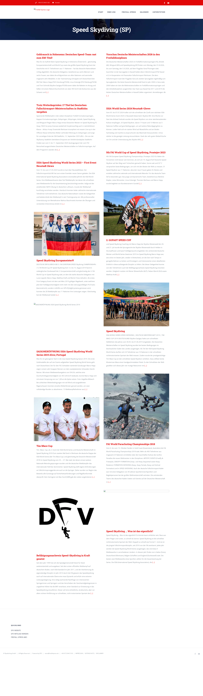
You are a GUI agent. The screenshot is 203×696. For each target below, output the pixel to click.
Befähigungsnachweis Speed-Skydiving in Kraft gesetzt (63, 517)
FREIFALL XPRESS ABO (19, 637)
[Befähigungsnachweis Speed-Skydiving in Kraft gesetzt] (66, 518)
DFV (41, 653)
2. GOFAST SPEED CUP (133, 213)
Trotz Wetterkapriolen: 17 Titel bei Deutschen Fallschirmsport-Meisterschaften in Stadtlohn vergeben (62, 108)
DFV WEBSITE (16, 630)
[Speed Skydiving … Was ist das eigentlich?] (136, 508)
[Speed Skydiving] (136, 304)
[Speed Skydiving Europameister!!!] (66, 234)
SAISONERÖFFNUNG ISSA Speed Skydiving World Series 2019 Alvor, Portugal (63, 324)
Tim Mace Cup (63, 419)
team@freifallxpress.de (52, 653)
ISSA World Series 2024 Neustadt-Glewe (128, 108)
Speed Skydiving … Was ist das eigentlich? (133, 508)
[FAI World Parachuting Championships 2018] (136, 406)
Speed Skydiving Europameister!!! (63, 233)
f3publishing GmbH (10, 653)
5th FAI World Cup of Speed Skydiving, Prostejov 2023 (135, 152)
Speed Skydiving (133, 304)
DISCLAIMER (99, 653)
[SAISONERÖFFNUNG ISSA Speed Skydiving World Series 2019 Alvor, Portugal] (66, 325)
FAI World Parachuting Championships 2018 (133, 406)
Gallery (139, 213)
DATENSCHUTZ (89, 653)
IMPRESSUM (79, 653)
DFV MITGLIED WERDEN (19, 634)
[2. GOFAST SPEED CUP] (136, 213)
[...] (47, 92)
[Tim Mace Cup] (66, 419)
